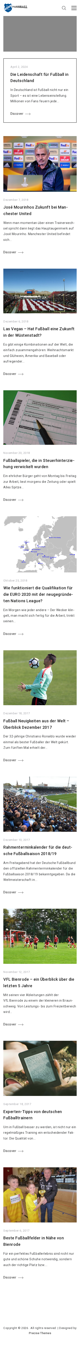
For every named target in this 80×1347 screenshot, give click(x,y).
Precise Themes (40, 1333)
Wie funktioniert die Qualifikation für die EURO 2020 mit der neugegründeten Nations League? (38, 594)
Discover (16, 113)
